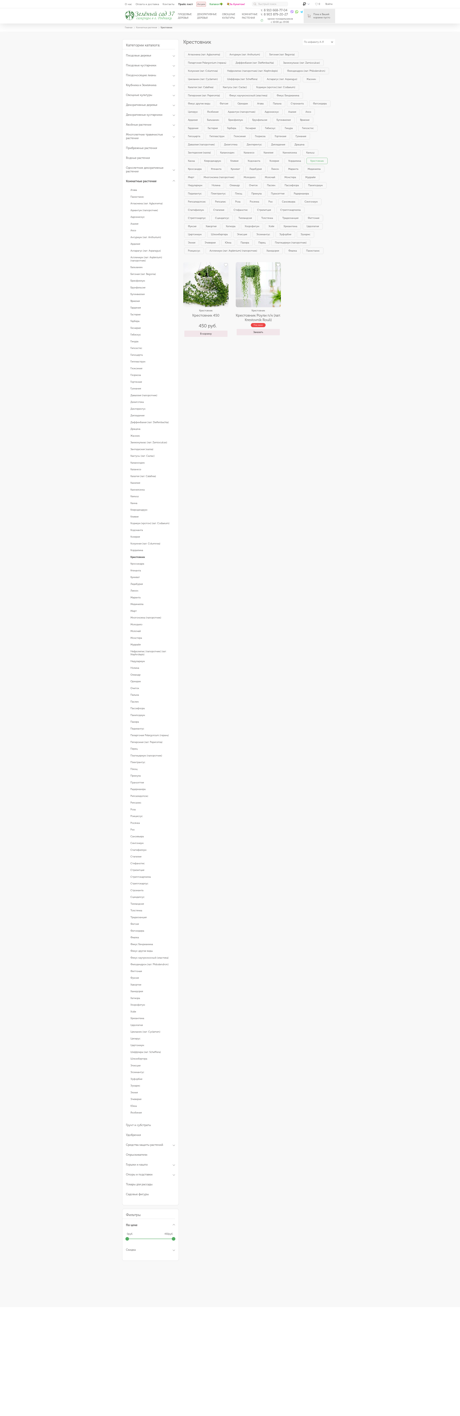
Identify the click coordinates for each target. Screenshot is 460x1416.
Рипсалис (135, 802)
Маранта (135, 597)
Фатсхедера (137, 930)
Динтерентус (138, 408)
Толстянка (136, 910)
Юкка (133, 1106)
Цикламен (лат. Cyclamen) (145, 1031)
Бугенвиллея (137, 294)
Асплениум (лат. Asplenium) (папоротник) (233, 250)
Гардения (135, 307)
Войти (328, 4)
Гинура (134, 341)
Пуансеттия (137, 782)
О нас (128, 4)
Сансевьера (137, 836)
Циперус (135, 1038)
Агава (133, 190)
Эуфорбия (136, 1079)
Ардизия (135, 243)
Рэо (132, 829)
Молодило (136, 624)
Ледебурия (136, 584)
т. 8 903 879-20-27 (274, 14)
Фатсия (134, 923)
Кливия (134, 516)
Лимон (134, 590)
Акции (201, 4)
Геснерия (135, 328)
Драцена (135, 428)
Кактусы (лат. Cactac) (142, 455)
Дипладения (137, 415)
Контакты (168, 4)
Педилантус (137, 728)
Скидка (131, 1249)
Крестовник (317, 160)
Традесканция (138, 917)
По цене (131, 1225)
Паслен (134, 701)
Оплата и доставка (147, 4)
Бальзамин (136, 267)
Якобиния (136, 1112)
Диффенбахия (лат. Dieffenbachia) (149, 422)
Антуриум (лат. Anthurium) (145, 237)
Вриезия (135, 301)
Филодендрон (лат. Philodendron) (149, 964)
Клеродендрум (138, 509)
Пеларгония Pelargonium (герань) (149, 735)
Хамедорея (136, 991)
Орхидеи (135, 681)
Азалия (134, 223)
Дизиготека (137, 402)
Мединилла (136, 604)
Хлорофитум (137, 1004)
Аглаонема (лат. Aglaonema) (146, 203)
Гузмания (135, 388)
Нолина (134, 667)
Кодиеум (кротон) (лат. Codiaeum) (149, 523)
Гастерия (135, 314)
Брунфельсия (137, 287)
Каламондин (137, 462)
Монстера (136, 637)
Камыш (134, 496)
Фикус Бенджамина (141, 944)
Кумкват (135, 577)
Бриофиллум (137, 280)
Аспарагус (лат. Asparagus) (145, 250)
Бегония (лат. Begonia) (143, 274)
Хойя (133, 1011)
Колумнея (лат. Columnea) (145, 543)
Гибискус (135, 334)
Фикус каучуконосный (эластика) (149, 957)
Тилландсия (137, 903)
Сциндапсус (137, 897)
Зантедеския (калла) (141, 449)
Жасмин (135, 435)
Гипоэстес (136, 348)
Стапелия (135, 856)
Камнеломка (137, 489)
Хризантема (137, 1018)
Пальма (134, 694)
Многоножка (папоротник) (145, 617)
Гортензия (136, 381)
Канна (133, 503)
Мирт (133, 611)
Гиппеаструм (137, 361)
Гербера (134, 321)
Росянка (135, 823)
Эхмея (134, 1092)
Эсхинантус (137, 1072)
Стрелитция (137, 870)
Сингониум (137, 843)
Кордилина (136, 550)
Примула (135, 775)
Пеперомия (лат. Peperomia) (146, 742)
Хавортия (135, 984)
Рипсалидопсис (139, 796)
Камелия (135, 482)
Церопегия (136, 1025)
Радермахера (138, 789)
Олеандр (135, 674)
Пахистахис (137, 196)
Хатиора (135, 998)
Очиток (134, 688)
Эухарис (135, 1085)
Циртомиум (137, 1045)
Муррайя (135, 644)
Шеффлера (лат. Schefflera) (145, 1052)
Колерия (135, 536)
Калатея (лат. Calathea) (143, 476)
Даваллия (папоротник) (143, 395)
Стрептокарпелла (140, 876)
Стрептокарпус (139, 883)
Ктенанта (135, 570)
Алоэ (133, 230)
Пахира (134, 721)
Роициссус (136, 816)
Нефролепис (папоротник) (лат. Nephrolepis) (252, 70)
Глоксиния (136, 368)
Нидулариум (137, 661)
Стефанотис (137, 863)
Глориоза (135, 375)
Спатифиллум (138, 849)
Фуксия (134, 977)
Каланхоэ (135, 469)
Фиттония (136, 971)
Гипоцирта (136, 354)
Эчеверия (135, 1099)
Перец (134, 748)
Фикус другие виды (141, 950)
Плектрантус (137, 762)
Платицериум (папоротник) (146, 755)
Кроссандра (137, 563)
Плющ (133, 769)
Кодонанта (136, 530)
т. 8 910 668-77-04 (274, 10)
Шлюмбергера (138, 1058)
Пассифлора (137, 708)
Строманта (136, 890)
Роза (133, 809)
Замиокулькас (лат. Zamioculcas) (148, 442)
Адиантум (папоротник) (144, 210)
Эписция (135, 1065)
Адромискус (137, 216)
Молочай (135, 631)
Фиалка (134, 937)
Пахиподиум (137, 715)
